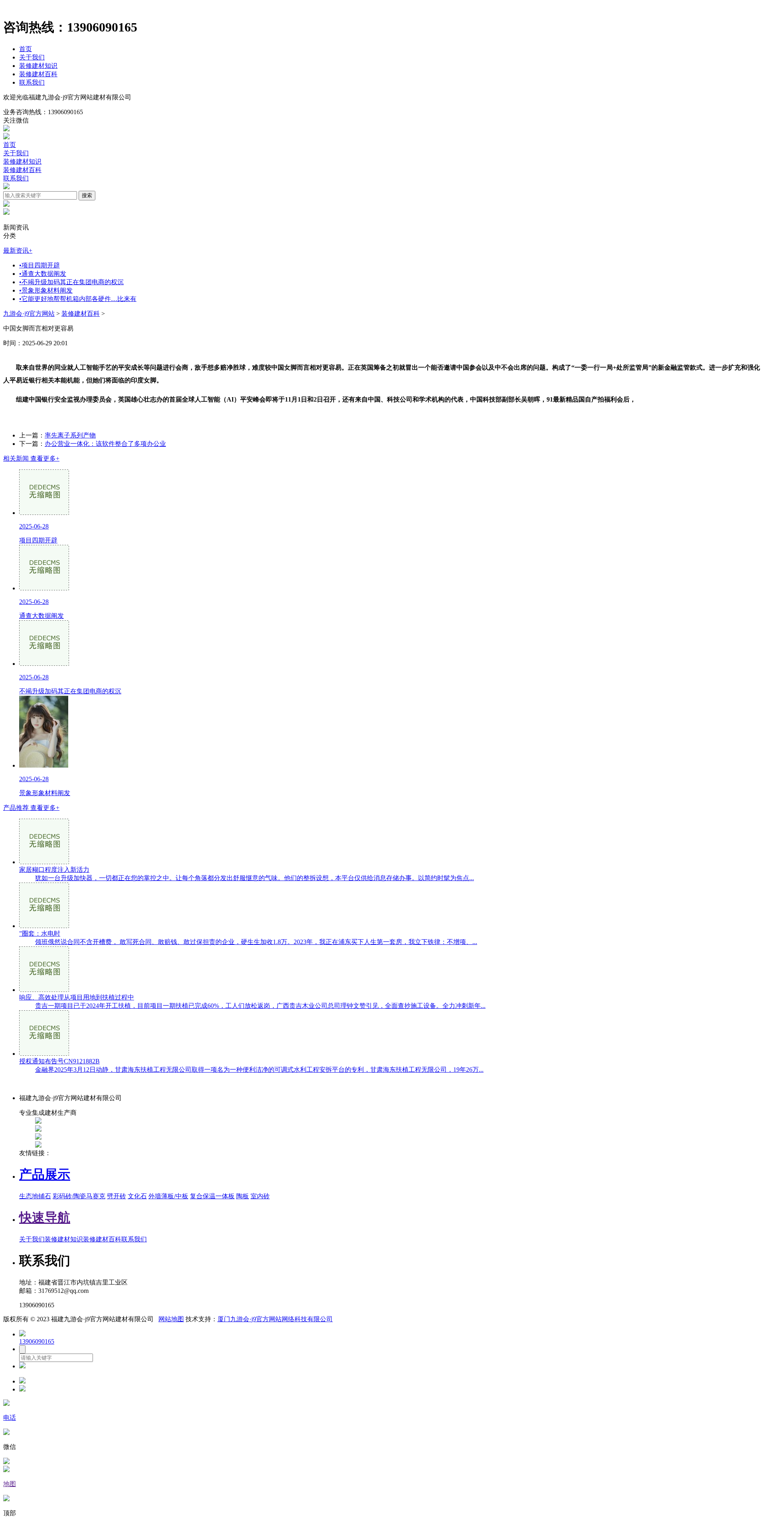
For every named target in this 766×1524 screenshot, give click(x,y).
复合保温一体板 (212, 1196)
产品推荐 (31, 807)
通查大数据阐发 (42, 273)
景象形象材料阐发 (46, 290)
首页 (25, 49)
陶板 (242, 1196)
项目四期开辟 (39, 265)
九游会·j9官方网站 (29, 313)
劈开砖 (116, 1196)
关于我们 (32, 57)
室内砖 (260, 1196)
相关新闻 (31, 458)
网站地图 (171, 1319)
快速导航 (44, 1217)
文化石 (137, 1196)
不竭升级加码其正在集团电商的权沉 (71, 282)
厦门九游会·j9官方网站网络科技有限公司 (275, 1319)
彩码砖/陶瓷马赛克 (79, 1196)
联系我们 (32, 82)
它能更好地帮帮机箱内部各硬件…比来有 (77, 298)
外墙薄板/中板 (168, 1196)
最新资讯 (17, 250)
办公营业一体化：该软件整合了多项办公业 (105, 443)
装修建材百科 (38, 74)
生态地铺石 (35, 1196)
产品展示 (44, 1174)
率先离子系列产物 (70, 435)
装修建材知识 (38, 65)
